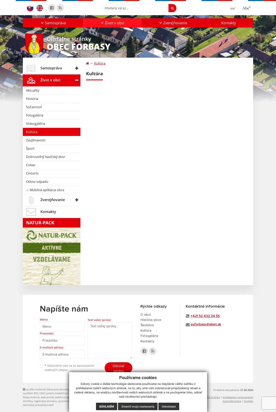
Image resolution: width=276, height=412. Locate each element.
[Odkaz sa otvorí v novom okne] (52, 8)
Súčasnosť (34, 107)
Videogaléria (35, 123)
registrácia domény (45, 401)
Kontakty (228, 22)
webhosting (62, 397)
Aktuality (32, 90)
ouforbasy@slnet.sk (206, 324)
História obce (150, 320)
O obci (145, 315)
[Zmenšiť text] (234, 8)
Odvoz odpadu (37, 181)
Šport (30, 148)
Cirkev (30, 165)
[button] (53, 23)
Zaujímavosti (35, 140)
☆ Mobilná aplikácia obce (45, 190)
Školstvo (147, 325)
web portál (47, 397)
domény (28, 401)
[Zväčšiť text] (246, 7)
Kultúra (31, 132)
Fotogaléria (34, 115)
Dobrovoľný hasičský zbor (45, 157)
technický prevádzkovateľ (38, 405)
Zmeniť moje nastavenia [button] (137, 406)
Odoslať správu (118, 368)
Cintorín (32, 173)
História (32, 98)
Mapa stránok (31, 397)
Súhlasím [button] (106, 406)
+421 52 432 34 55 (205, 316)
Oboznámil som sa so (69, 368)
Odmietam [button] (169, 406)
